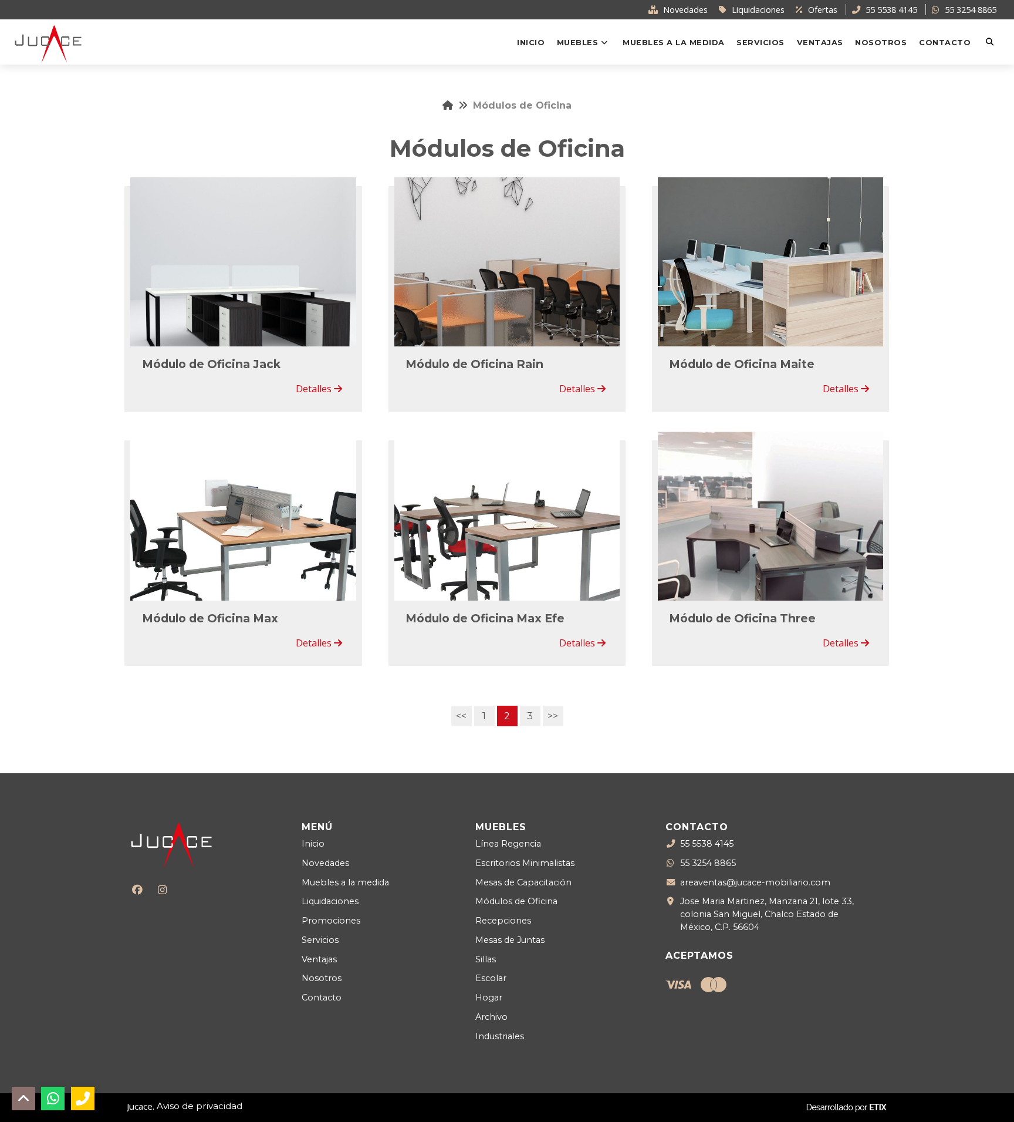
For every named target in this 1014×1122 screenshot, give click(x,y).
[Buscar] (991, 42)
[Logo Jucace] (48, 43)
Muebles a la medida (345, 882)
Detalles (315, 388)
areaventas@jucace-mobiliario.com (755, 882)
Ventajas (319, 959)
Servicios (320, 940)
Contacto (322, 997)
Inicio (313, 843)
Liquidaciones (330, 901)
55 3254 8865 (708, 863)
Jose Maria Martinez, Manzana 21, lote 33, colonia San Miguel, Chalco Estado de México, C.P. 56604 (767, 914)
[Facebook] (137, 889)
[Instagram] (162, 889)
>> (552, 716)
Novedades (325, 863)
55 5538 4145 (707, 843)
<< (461, 716)
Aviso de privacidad (199, 1105)
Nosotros (322, 978)
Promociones (331, 920)
